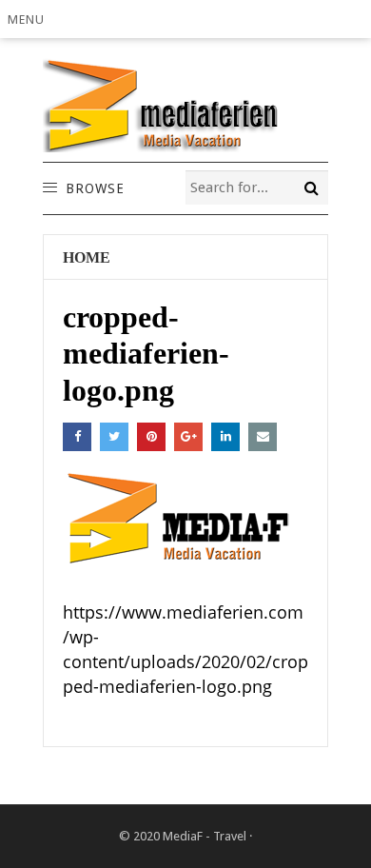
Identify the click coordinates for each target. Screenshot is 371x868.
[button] (29, 19)
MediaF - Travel (204, 836)
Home (86, 257)
